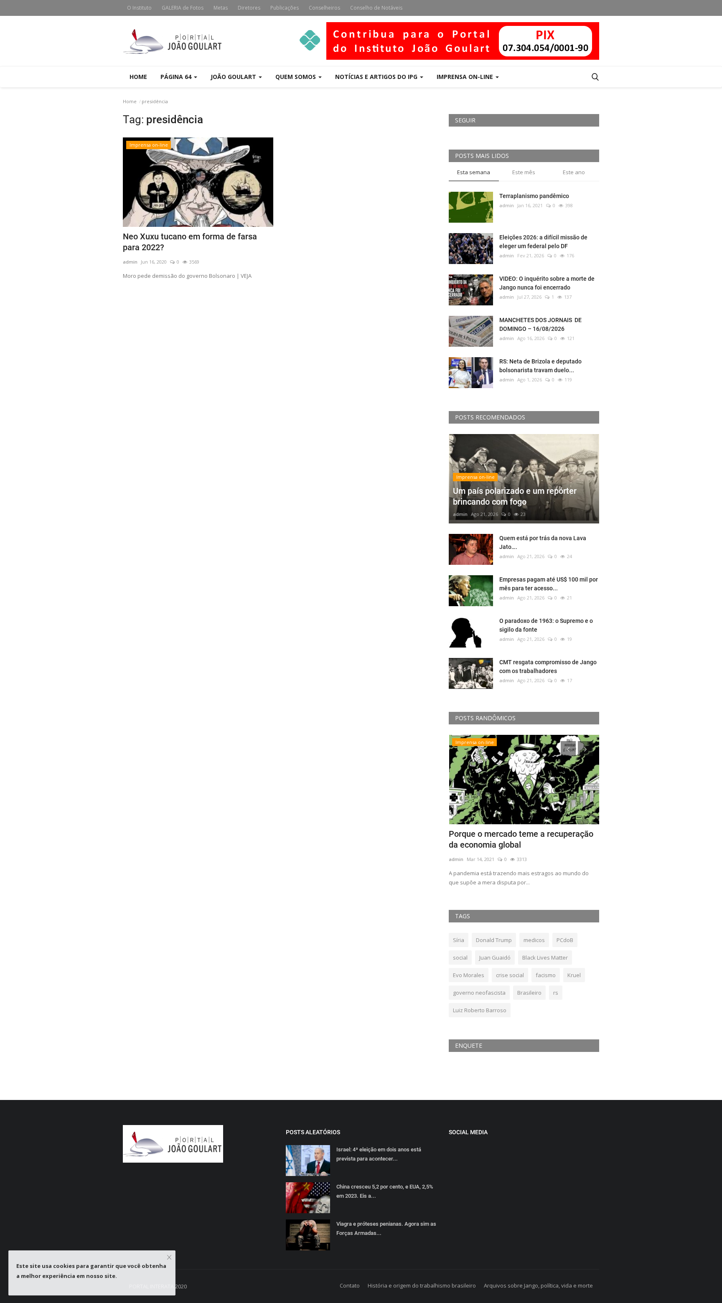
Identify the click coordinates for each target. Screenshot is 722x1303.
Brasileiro (529, 992)
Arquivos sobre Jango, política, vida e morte (538, 1285)
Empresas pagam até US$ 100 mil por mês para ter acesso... (548, 584)
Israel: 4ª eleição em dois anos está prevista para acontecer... (378, 1154)
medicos (534, 940)
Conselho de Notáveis (376, 7)
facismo (546, 975)
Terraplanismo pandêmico (534, 196)
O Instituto (139, 7)
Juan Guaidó (495, 957)
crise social (510, 975)
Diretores (249, 7)
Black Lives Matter (545, 957)
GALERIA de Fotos (182, 7)
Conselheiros (324, 7)
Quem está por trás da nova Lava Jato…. (542, 542)
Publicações (284, 7)
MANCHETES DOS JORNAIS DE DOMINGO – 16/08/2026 (540, 324)
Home (138, 77)
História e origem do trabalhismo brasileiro (422, 1285)
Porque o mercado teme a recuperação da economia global (521, 839)
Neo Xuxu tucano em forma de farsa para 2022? (190, 241)
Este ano (574, 172)
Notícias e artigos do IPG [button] (377, 77)
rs (555, 992)
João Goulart (234, 77)
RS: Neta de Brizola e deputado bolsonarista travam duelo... (540, 365)
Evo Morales (468, 975)
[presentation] (568, 748)
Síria (458, 940)
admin (130, 262)
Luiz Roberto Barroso (479, 1010)
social (460, 957)
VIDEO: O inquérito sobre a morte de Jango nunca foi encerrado (547, 283)
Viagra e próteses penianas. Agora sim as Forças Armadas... (386, 1228)
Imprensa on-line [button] (466, 77)
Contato (350, 1285)
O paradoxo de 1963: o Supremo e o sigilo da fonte (546, 625)
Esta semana (473, 172)
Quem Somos (296, 77)
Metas (221, 7)
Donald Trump (494, 940)
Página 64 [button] (176, 77)
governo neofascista (479, 992)
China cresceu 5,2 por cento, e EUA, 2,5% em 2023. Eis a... (384, 1191)
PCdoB (565, 940)
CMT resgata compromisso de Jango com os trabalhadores (548, 666)
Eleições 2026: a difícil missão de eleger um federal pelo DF (543, 241)
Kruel (574, 975)
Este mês (523, 172)
